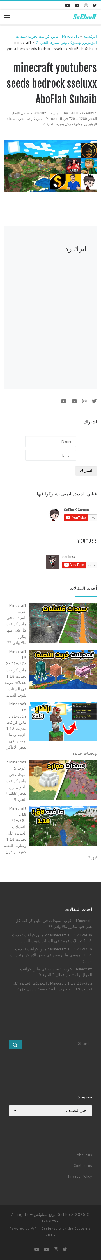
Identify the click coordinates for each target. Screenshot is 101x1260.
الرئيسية (90, 36)
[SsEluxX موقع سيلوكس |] (84, 17)
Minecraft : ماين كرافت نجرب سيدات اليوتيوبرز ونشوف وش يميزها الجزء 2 (56, 39)
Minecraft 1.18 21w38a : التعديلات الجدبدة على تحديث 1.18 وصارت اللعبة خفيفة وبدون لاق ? (52, 986)
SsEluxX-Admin (83, 113)
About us (84, 1154)
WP (34, 1228)
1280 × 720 (78, 119)
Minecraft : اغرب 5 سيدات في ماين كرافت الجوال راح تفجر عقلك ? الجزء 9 (56, 971)
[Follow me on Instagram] (86, 5)
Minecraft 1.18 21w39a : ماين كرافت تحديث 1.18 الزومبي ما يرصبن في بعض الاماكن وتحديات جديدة (51, 954)
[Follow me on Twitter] (95, 5)
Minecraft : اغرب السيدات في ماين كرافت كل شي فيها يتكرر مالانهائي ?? (53, 923)
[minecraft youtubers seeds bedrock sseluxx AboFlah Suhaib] (50, 166)
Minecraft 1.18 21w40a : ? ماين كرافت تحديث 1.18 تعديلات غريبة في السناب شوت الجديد (52, 937)
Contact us (82, 1165)
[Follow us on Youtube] (67, 5)
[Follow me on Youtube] (77, 5)
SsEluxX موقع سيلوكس (54, 1214)
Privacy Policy (80, 1176)
